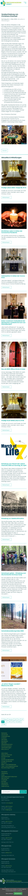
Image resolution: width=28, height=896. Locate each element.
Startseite (4, 733)
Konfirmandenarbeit (7, 759)
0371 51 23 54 (9, 866)
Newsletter (4, 741)
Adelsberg (4, 773)
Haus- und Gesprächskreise (9, 766)
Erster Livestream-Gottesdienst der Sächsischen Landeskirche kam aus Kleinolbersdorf (13, 322)
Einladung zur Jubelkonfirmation (12, 518)
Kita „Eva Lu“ (5, 749)
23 (15, 719)
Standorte (4, 771)
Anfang (4, 719)
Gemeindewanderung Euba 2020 (12, 631)
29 (13, 721)
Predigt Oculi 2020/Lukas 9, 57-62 (12, 420)
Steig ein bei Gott (6, 754)
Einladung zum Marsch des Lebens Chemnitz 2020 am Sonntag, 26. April (13, 464)
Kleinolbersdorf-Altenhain (9, 776)
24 (19, 719)
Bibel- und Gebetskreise (8, 764)
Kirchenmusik (5, 756)
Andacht (4, 738)
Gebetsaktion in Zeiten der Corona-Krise (13, 276)
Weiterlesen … (7, 198)
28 (9, 721)
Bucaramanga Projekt (8, 767)
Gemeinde (4, 734)
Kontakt (3, 781)
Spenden (4, 742)
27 (6, 721)
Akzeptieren (18, 893)
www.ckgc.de (9, 803)
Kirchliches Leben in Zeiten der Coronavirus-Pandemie (11, 231)
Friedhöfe (4, 780)
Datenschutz (5, 786)
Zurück (4, 150)
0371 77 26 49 (9, 806)
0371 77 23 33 (9, 838)
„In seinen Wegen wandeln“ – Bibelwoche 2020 (11, 684)
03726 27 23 (8, 852)
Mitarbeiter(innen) (6, 744)
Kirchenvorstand (6, 746)
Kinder (3, 758)
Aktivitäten (4, 753)
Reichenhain (5, 778)
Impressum (4, 784)
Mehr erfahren (9, 893)
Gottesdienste (5, 736)
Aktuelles (4, 739)
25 (22, 719)
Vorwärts (18, 721)
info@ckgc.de (8, 809)
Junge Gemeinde (6, 761)
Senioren (4, 763)
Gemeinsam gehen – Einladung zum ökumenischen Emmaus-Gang (13, 574)
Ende (3, 724)
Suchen (23, 792)
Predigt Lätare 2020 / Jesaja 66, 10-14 (13, 187)
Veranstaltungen (6, 747)
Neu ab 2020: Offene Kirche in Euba (13, 369)
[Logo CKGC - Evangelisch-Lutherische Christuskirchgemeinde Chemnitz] (14, 881)
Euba (2, 775)
